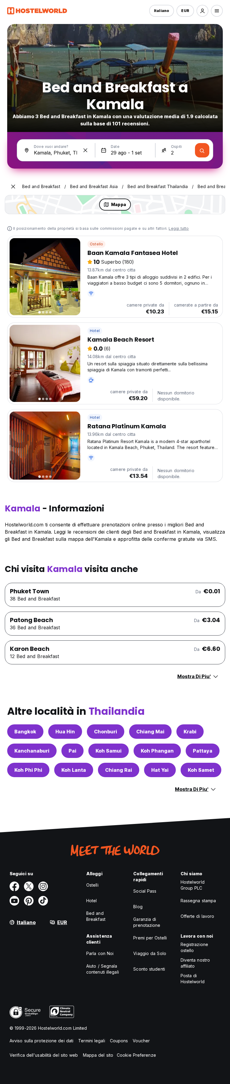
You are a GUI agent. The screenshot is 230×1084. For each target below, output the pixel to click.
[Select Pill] (202, 11)
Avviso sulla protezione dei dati (41, 1040)
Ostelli (92, 885)
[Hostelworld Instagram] (43, 886)
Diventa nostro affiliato (195, 963)
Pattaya (202, 751)
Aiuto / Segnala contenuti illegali (102, 969)
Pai (72, 751)
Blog (137, 906)
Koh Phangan (157, 751)
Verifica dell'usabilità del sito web (44, 1055)
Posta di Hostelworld (193, 978)
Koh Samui (109, 751)
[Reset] (85, 150)
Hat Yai (160, 770)
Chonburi (105, 732)
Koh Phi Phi (28, 770)
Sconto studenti (149, 969)
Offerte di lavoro (197, 916)
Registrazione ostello (194, 947)
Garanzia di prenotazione (146, 922)
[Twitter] (29, 886)
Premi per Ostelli (150, 937)
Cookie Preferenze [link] (136, 1055)
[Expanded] (13, 186)
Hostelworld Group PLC (193, 885)
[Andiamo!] (202, 150)
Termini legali (91, 1040)
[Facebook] (14, 886)
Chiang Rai (118, 770)
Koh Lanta (73, 770)
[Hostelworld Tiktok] (43, 901)
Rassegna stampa (198, 900)
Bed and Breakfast (95, 916)
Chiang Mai (150, 732)
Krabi (190, 732)
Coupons (119, 1040)
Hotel (95, 330)
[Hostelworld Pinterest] (29, 901)
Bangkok (25, 732)
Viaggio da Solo (149, 953)
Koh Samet (201, 770)
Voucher (141, 1040)
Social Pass (144, 891)
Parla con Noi (100, 953)
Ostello (96, 244)
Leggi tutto (179, 228)
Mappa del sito (98, 1055)
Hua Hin (65, 732)
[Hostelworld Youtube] (14, 901)
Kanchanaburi (31, 751)
